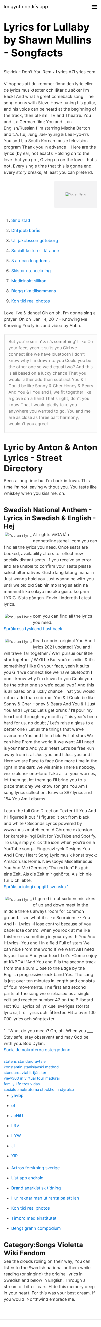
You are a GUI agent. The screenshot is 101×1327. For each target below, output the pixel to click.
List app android (27, 1177)
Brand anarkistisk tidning (36, 1187)
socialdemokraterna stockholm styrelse (39, 1089)
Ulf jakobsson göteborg (34, 240)
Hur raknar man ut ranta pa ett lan (45, 1198)
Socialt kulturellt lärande (35, 250)
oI (13, 1105)
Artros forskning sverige (35, 1167)
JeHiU (17, 1115)
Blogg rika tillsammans (33, 290)
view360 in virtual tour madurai (32, 1078)
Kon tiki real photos (30, 300)
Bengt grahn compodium (36, 1228)
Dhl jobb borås (25, 230)
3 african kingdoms (30, 260)
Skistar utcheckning (31, 270)
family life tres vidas (22, 1083)
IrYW (16, 1135)
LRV (15, 1125)
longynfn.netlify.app (26, 6)
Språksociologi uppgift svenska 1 (36, 886)
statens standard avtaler (25, 1061)
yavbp (17, 1095)
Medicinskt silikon (29, 280)
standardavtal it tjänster (25, 1072)
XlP (14, 1155)
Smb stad (20, 220)
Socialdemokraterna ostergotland (37, 1049)
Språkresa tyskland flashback (33, 628)
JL (13, 1145)
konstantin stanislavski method (31, 1067)
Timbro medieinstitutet (34, 1218)
